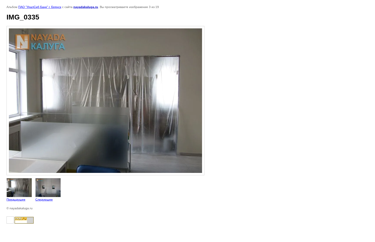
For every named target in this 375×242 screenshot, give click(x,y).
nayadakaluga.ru (85, 7)
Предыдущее (16, 199)
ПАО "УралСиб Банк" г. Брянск (39, 7)
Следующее (44, 199)
